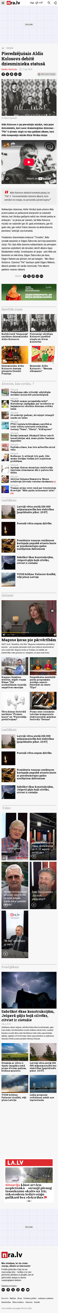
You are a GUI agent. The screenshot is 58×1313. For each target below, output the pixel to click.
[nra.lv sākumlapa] (13, 3)
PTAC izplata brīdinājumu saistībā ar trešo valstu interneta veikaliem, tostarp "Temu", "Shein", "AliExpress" (31, 427)
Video (6, 808)
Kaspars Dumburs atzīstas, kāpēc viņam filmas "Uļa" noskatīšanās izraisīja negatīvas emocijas (13, 682)
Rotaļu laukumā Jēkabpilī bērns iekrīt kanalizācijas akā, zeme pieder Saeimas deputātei (32, 438)
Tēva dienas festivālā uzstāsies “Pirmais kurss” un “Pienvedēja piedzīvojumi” (13, 715)
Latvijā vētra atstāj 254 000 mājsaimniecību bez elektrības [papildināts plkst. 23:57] (35, 509)
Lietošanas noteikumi (45, 1298)
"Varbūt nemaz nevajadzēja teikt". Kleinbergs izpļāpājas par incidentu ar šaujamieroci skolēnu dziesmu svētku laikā (32, 405)
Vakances (29, 1302)
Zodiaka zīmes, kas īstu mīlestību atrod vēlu (32, 448)
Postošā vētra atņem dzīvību (34, 523)
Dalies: (18, 276)
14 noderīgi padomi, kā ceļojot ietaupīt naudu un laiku (32, 416)
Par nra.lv (4, 1298)
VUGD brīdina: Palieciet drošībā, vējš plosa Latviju (36, 575)
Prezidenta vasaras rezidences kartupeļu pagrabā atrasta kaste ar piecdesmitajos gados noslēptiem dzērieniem (36, 545)
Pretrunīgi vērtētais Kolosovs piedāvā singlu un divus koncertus (41, 338)
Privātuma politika (29, 1298)
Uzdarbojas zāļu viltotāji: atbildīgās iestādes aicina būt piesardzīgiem (30, 393)
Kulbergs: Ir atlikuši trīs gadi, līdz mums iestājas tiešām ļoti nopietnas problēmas (30, 459)
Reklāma (13, 1298)
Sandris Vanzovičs (9, 69)
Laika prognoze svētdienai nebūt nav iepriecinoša (42, 1097)
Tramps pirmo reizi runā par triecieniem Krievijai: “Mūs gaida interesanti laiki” (33, 489)
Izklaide (9, 48)
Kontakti (37, 1302)
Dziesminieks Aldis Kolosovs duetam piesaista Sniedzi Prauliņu (12, 369)
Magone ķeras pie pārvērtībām (28, 639)
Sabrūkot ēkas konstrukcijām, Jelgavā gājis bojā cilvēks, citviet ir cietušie (35, 560)
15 (12, 493)
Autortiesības (6, 1302)
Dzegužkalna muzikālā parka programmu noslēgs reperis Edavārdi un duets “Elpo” (42, 682)
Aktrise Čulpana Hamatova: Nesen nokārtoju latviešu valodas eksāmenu (31, 480)
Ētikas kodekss (18, 1302)
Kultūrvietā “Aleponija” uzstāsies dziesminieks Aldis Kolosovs (14, 337)
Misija (20, 1298)
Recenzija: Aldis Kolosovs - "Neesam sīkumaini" (41, 368)
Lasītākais (9, 500)
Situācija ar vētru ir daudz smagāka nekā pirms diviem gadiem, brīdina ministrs (13, 1067)
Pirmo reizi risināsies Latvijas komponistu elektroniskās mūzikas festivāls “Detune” (43, 715)
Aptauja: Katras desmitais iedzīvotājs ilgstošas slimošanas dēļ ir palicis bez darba (31, 470)
